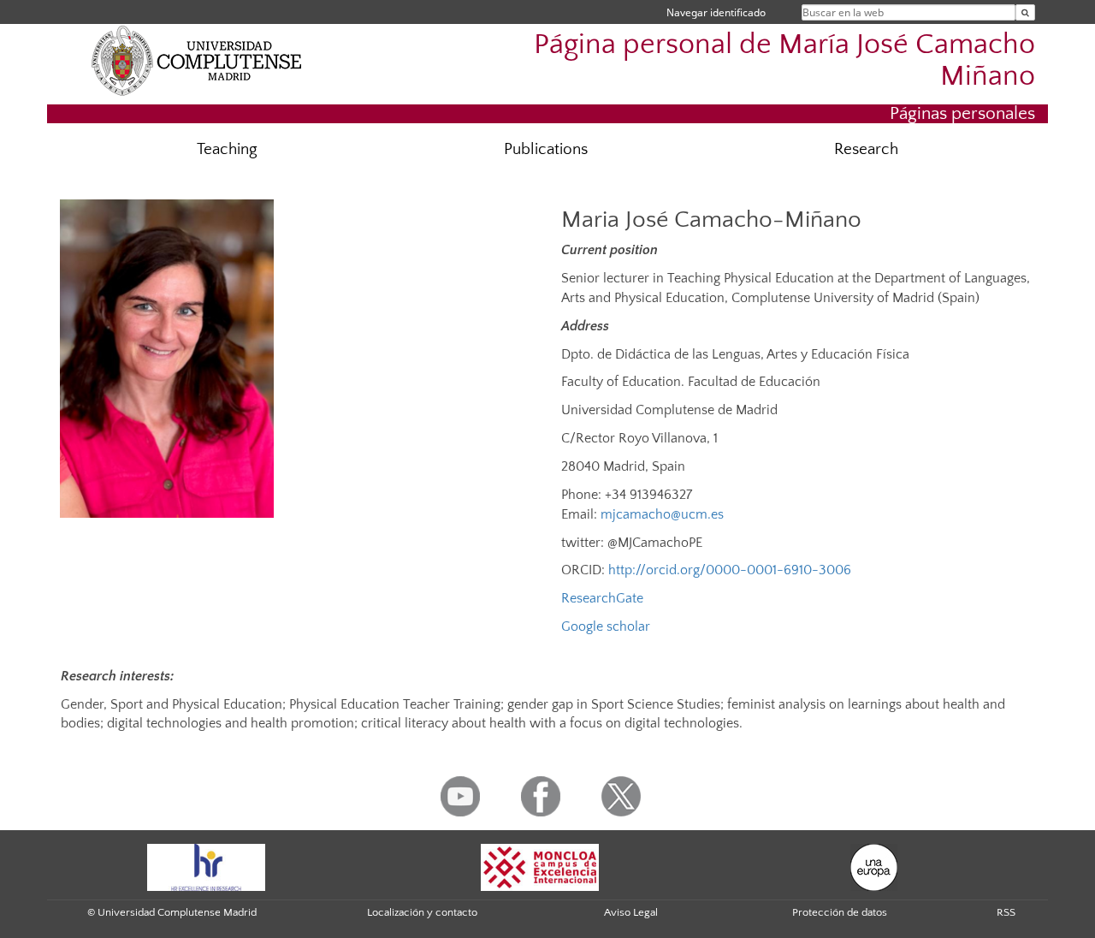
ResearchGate (602, 598)
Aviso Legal (631, 912)
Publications (546, 149)
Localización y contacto (422, 912)
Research (866, 149)
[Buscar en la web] (1025, 12)
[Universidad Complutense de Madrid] (197, 60)
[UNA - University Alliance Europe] (873, 866)
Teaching (227, 149)
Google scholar (605, 626)
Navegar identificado (716, 12)
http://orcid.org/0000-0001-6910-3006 (729, 570)
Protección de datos (839, 912)
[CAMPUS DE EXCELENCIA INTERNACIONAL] (540, 866)
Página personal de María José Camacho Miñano (784, 60)
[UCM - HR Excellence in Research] (206, 866)
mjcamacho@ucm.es (662, 514)
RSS (1006, 912)
